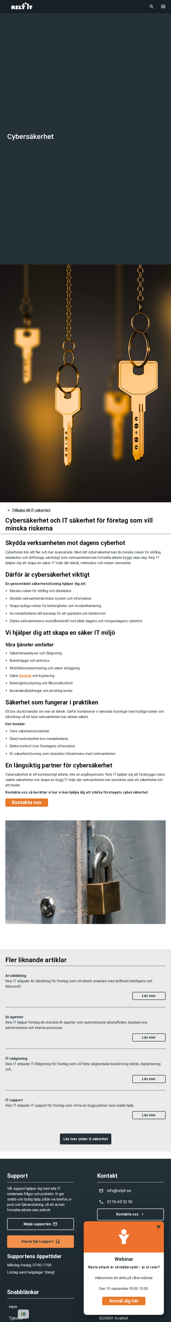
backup (25, 676)
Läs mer (149, 996)
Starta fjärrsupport (40, 1241)
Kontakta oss (130, 1214)
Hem (13, 1307)
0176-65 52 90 (115, 1202)
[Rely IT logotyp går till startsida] (22, 8)
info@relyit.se (115, 1190)
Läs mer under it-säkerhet (85, 1139)
